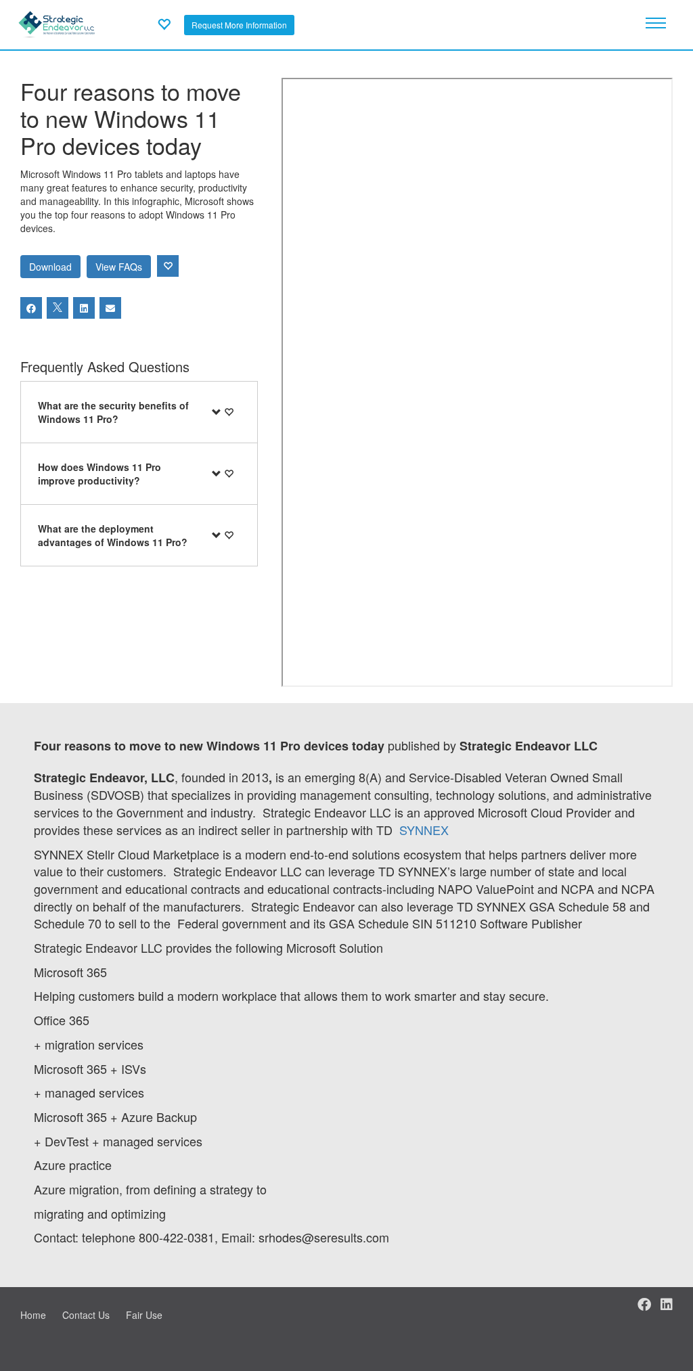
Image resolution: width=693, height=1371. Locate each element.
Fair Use (144, 1315)
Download (50, 266)
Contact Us (86, 1315)
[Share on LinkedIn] (84, 308)
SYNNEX (424, 829)
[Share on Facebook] (31, 308)
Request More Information (239, 24)
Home (33, 1315)
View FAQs (118, 266)
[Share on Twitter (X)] (57, 308)
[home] (56, 23)
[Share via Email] (110, 308)
